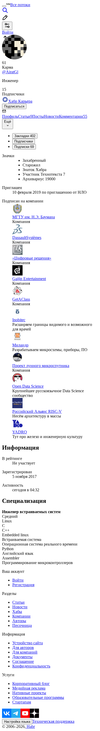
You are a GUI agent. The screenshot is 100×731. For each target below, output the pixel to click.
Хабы (17, 611)
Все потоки (20, 5)
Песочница (22, 625)
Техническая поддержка (53, 721)
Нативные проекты (29, 693)
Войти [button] (7, 32)
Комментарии (73, 116)
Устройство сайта (27, 643)
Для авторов (23, 647)
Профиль (10, 116)
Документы (22, 657)
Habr (30, 726)
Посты (38, 116)
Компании (21, 616)
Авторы (19, 621)
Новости (51, 116)
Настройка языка (17, 722)
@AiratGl (10, 72)
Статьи (25, 116)
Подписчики (23, 141)
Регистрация (23, 585)
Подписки (24, 147)
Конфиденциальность (31, 666)
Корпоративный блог (31, 683)
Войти (18, 580)
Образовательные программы (38, 697)
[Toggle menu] (4, 6)
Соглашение (23, 661)
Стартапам (21, 702)
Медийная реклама (28, 688)
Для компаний (24, 652)
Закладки (24, 136)
